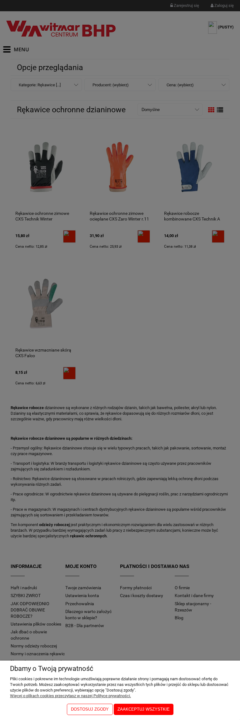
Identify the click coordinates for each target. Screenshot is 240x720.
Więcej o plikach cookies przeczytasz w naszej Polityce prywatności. (70, 695)
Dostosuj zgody (90, 709)
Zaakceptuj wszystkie (144, 709)
